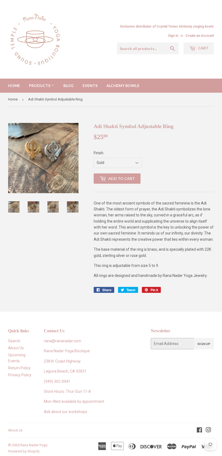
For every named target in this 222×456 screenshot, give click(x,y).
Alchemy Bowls (122, 85)
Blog (68, 85)
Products (40, 85)
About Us (16, 348)
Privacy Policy (19, 375)
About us (15, 430)
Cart (202, 48)
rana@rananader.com (62, 341)
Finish (98, 153)
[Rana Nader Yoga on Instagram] (208, 430)
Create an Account (199, 36)
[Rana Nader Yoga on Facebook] (199, 430)
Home (14, 85)
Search (14, 341)
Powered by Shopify (24, 451)
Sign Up (203, 344)
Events (90, 85)
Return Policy (19, 368)
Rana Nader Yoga (33, 445)
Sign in (173, 36)
